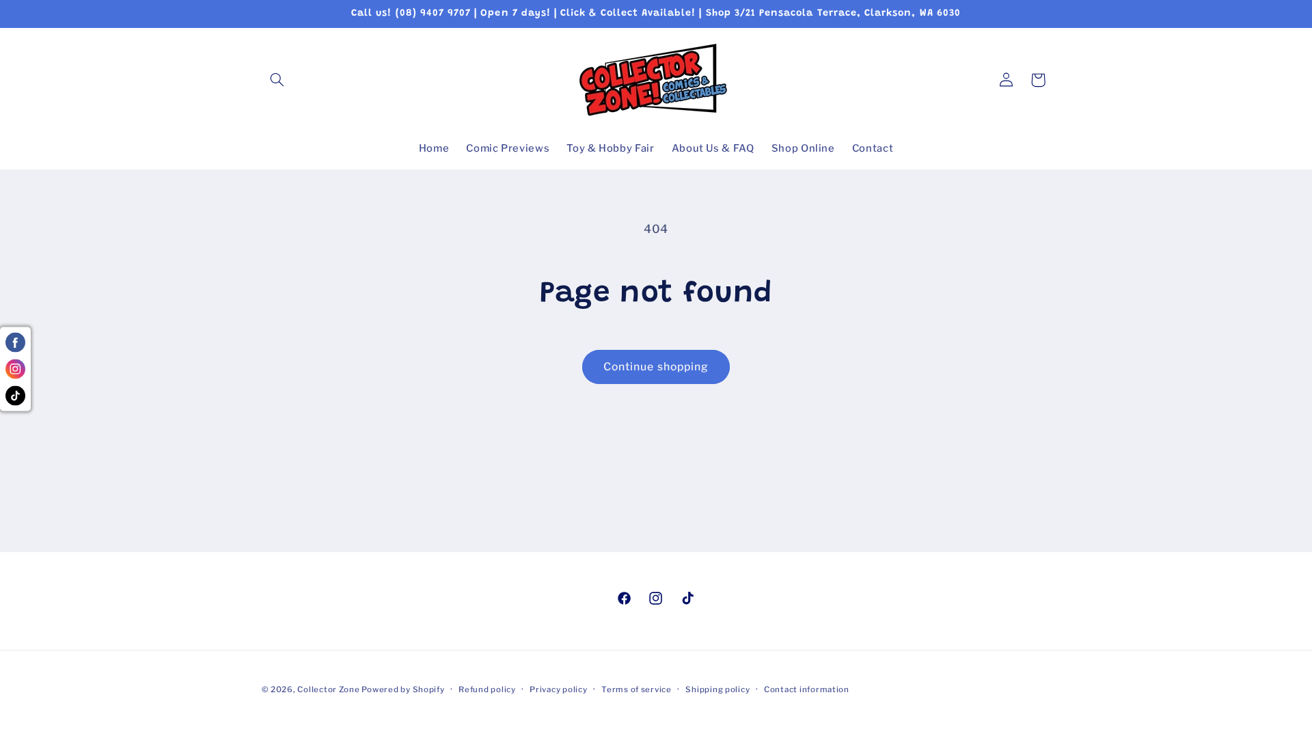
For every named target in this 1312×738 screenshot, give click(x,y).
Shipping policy (717, 689)
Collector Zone (329, 689)
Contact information (806, 689)
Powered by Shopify (402, 689)
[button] (277, 80)
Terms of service (636, 689)
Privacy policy (558, 689)
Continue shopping (656, 366)
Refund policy (487, 689)
